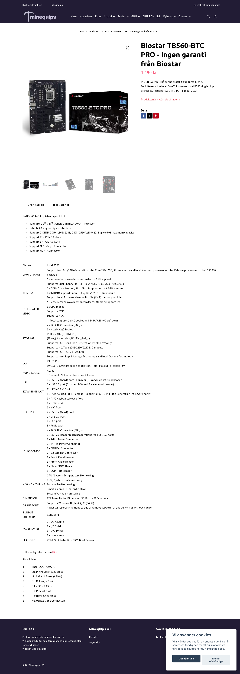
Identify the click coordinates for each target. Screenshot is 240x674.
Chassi (108, 16)
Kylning (168, 16)
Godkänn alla (186, 658)
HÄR (54, 552)
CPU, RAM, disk (151, 16)
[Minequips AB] (40, 16)
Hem (74, 16)
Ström (121, 16)
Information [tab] (35, 205)
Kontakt (93, 637)
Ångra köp (94, 642)
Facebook (165, 637)
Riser (98, 16)
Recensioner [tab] (61, 205)
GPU (134, 16)
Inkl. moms (57, 4)
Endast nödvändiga (216, 660)
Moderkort (85, 16)
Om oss (183, 16)
